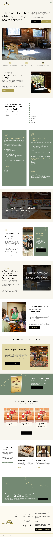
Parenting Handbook (23, 358)
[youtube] (28, 525)
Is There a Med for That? (31, 405)
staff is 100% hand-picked (35, 313)
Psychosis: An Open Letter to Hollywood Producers (42, 459)
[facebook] (23, 525)
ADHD (32, 109)
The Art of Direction (34, 380)
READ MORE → (20, 467)
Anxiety (32, 103)
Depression (33, 105)
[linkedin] (27, 525)
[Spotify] (30, 525)
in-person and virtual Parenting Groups (19, 355)
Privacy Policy (43, 534)
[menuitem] (18, 513)
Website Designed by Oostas (26, 534)
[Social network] (32, 525)
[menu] (50, 2)
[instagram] (25, 525)
